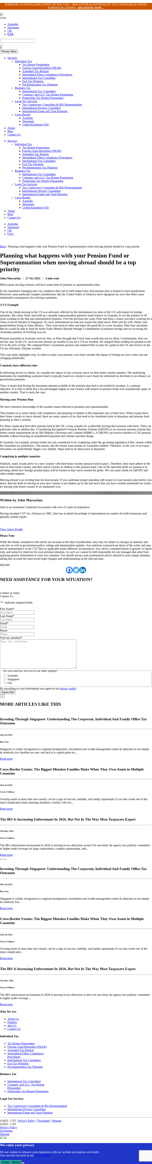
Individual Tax (23, 144)
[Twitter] (76, 570)
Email (4, 623)
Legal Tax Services (26, 184)
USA (10, 233)
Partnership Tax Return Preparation (42, 180)
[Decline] (23, 1162)
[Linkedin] (82, 570)
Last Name (7, 616)
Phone (3, 630)
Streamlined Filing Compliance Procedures (47, 157)
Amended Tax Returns (35, 154)
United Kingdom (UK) (35, 207)
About (11, 210)
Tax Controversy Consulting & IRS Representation (52, 187)
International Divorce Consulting (41, 190)
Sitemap (56, 1120)
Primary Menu (8, 51)
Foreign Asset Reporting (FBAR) (41, 150)
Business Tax (22, 170)
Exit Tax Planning (32, 164)
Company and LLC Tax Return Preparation (47, 177)
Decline (16, 1162)
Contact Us (14, 217)
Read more (6, 758)
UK (9, 30)
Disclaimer (43, 1120)
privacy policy (68, 688)
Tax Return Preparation (35, 147)
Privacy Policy (26, 1120)
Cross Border (22, 197)
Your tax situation (11, 637)
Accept (5, 1162)
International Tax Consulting (39, 160)
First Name (7, 608)
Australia (12, 24)
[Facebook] (69, 570)
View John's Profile (11, 529)
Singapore (13, 27)
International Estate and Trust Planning (44, 194)
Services (12, 140)
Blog (10, 214)
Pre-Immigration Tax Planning (40, 167)
